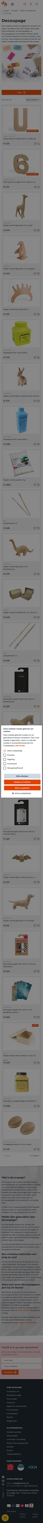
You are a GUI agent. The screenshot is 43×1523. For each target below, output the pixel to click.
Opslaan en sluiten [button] (22, 782)
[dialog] (21, 761)
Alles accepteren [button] (22, 788)
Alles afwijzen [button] (22, 776)
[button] (21, 793)
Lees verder (20, 746)
